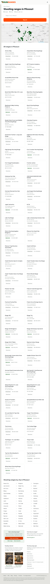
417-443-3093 (8, 266)
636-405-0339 (30, 234)
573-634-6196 (15, 56)
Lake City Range (9, 218)
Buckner (39, 491)
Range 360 (8, 315)
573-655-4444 (15, 307)
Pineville (25, 513)
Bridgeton (25, 483)
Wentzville (25, 526)
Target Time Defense (32, 413)
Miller (39, 506)
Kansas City (10, 483)
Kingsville (39, 501)
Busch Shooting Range (33, 105)
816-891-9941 (37, 279)
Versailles (10, 523)
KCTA (28, 204)
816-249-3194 (15, 223)
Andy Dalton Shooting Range (34, 51)
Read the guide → (31, 537)
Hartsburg (39, 496)
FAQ (8, 575)
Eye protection (30, 555)
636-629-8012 (37, 458)
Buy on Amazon (9, 565)
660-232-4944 (8, 168)
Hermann (25, 498)
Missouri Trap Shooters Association (11, 246)
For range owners (27, 575)
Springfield (10, 521)
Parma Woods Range (32, 274)
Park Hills (10, 513)
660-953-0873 (37, 320)
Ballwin (25, 488)
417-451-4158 (36, 154)
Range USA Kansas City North (35, 329)
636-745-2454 (8, 97)
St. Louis (39, 521)
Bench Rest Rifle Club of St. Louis (14, 92)
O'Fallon (25, 508)
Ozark (25, 511)
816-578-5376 (37, 223)
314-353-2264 (15, 391)
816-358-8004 (37, 347)
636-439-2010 (14, 347)
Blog (12, 575)
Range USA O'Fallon (10, 342)
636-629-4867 (37, 183)
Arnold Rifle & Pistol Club (11, 77)
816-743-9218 (8, 293)
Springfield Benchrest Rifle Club (35, 399)
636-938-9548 (37, 196)
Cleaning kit (29, 566)
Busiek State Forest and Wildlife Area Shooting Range (13, 121)
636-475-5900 (8, 82)
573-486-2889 (8, 196)
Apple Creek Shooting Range (12, 64)
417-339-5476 (30, 84)
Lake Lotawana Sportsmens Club (36, 218)
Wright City (25, 486)
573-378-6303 (37, 251)
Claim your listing (14, 538)
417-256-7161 (14, 470)
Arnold (39, 486)
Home (5, 6)
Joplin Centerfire (9, 204)
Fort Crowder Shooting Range (35, 149)
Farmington (39, 483)
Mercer (25, 506)
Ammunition (29, 553)
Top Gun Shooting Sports (12, 453)
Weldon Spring (10, 526)
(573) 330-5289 (30, 377)
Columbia (25, 493)
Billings (10, 491)
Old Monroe (39, 508)
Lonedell (39, 503)
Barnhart (39, 488)
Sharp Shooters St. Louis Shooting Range (11, 385)
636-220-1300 (8, 444)
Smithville (25, 518)
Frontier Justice (31, 163)
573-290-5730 (8, 69)
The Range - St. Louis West (12, 439)
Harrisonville (25, 496)
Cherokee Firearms (32, 120)
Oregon (10, 511)
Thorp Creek (30, 439)
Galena (10, 496)
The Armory (8, 426)
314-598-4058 (14, 334)
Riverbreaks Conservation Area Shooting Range (13, 356)
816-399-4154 (36, 418)
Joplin (10, 501)
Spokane (39, 518)
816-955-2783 (37, 209)
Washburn (39, 523)
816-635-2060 (15, 431)
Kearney (25, 501)
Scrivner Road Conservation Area (14, 370)
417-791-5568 (37, 445)
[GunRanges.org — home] (8, 2)
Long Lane (10, 506)
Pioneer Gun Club (9, 288)
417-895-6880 (8, 126)
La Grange (10, 503)
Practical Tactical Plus (11, 302)
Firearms (29, 551)
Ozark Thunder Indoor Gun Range (36, 261)
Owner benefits (17, 540)
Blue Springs (25, 491)
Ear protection (30, 557)
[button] (3, 25)
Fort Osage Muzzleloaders (12, 163)
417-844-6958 (36, 69)
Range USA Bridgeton (11, 329)
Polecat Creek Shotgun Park (34, 288)
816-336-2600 (36, 168)
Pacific (39, 511)
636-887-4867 (30, 141)
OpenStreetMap (41, 42)
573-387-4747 (37, 307)
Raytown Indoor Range (33, 342)
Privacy (15, 575)
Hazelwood (10, 498)
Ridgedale (25, 516)
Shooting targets (30, 560)
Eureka (39, 493)
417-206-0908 (14, 209)
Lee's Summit (10, 486)
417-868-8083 (37, 125)
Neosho (10, 508)
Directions (8, 58)
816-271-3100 (14, 362)
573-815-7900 (14, 374)
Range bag (29, 564)
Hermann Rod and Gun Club (12, 191)
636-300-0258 (37, 110)
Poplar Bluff (39, 513)
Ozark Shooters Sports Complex (13, 261)
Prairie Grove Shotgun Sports (35, 302)
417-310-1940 (15, 141)
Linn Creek (25, 503)
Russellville (39, 516)
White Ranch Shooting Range (13, 466)
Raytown (10, 516)
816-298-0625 (36, 334)
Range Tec (30, 315)
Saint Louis (10, 518)
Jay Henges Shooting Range (34, 191)
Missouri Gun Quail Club (33, 231)
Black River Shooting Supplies (35, 92)
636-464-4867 (14, 458)
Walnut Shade (25, 523)
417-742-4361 (37, 56)
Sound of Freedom (10, 399)
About (5, 575)
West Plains (39, 526)
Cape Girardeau (10, 493)
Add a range (10, 540)
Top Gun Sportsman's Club (34, 453)
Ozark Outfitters (31, 246)
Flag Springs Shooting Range (12, 149)
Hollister (39, 498)
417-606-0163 (15, 320)
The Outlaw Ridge (32, 426)
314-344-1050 (15, 181)
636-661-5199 (14, 112)
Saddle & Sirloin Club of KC (34, 355)
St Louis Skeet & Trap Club (12, 413)
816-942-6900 (37, 360)
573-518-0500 (30, 266)
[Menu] (47, 2)
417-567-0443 (30, 404)
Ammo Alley (8, 51)
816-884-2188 (37, 294)
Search (25, 20)
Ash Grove (10, 488)
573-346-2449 (15, 252)
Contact (20, 575)
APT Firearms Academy (33, 64)
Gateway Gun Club (10, 176)
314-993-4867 (14, 238)
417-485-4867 (15, 405)
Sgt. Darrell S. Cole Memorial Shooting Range (34, 371)
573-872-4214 (37, 97)
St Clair (25, 521)
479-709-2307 (30, 431)
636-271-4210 (15, 418)
